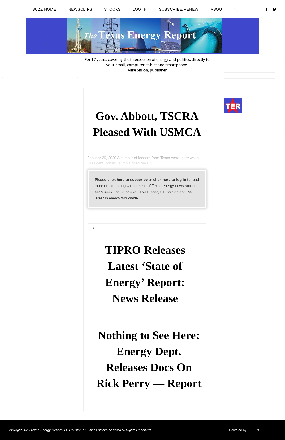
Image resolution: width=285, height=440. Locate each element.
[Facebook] (266, 9)
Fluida (251, 430)
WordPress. (268, 430)
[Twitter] (274, 9)
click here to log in (169, 180)
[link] (235, 9)
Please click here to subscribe (121, 180)
